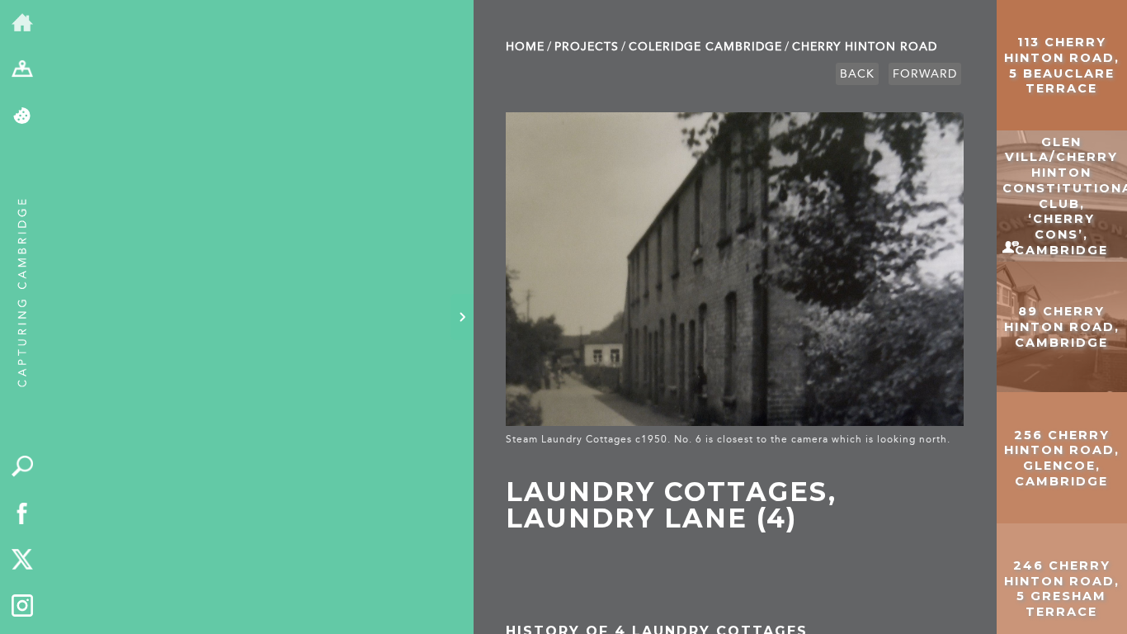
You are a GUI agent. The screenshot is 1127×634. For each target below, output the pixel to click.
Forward (925, 74)
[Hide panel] (462, 317)
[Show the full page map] (22, 70)
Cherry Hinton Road (864, 47)
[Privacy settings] (22, 116)
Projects (586, 47)
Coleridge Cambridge (705, 47)
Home (525, 47)
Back (857, 74)
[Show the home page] (22, 23)
